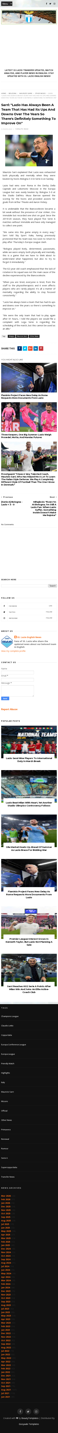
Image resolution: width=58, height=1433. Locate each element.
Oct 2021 (5, 1382)
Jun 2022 (5, 1354)
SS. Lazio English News (29, 637)
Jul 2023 (5, 1308)
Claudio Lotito (7, 1025)
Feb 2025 (5, 1241)
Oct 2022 (5, 1340)
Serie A (4, 1158)
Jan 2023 (5, 1329)
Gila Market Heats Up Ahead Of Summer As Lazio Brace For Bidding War (29, 848)
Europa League (8, 1054)
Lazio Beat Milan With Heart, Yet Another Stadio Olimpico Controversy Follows (29, 804)
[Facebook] (46, 3)
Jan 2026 (5, 1203)
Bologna (12, 93)
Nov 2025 (6, 1210)
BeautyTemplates (30, 1418)
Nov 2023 (6, 1294)
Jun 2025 (5, 1227)
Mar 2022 (6, 1365)
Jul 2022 (5, 1350)
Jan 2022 (5, 1372)
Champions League (10, 1016)
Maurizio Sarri (25, 93)
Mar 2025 (6, 1238)
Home (3, 93)
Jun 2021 (5, 1396)
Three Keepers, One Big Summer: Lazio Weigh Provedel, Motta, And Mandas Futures (26, 436)
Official (4, 1110)
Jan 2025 (5, 1245)
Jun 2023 (5, 1312)
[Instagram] (54, 3)
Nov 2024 (6, 1252)
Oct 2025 (5, 1213)
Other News (40, 93)
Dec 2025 (6, 1206)
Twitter (30, 612)
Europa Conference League (13, 1044)
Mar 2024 (6, 1280)
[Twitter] (50, 3)
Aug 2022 (6, 1347)
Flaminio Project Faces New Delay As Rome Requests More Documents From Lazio (24, 396)
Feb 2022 (5, 1368)
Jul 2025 (5, 1224)
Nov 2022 (6, 1336)
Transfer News (8, 1176)
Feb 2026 (5, 1199)
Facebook (30, 606)
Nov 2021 (6, 1379)
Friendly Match (7, 1063)
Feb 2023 (5, 1326)
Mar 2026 (6, 1195)
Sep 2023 (5, 1301)
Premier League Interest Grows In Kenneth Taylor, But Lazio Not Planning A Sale (29, 941)
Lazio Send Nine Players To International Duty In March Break (29, 760)
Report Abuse (9, 709)
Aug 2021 (6, 1389)
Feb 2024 (5, 1284)
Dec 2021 (6, 1375)
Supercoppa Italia (9, 1167)
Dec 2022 (6, 1333)
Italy (3, 1082)
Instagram (30, 618)
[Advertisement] (29, 46)
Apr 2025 (5, 1234)
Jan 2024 (5, 1287)
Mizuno (4, 1101)
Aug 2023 (6, 1305)
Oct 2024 (5, 1255)
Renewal (5, 1139)
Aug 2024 (6, 1262)
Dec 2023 (6, 1291)
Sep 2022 (5, 1344)
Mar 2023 (6, 1322)
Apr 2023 (5, 1319)
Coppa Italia (6, 1035)
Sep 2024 (5, 1259)
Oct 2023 (5, 1298)
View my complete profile (13, 651)
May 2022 (6, 1358)
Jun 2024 (5, 1269)
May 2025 (6, 1231)
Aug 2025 (6, 1220)
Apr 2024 (5, 1277)
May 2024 (6, 1273)
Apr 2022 (5, 1361)
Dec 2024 (6, 1248)
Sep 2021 (5, 1386)
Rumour (4, 1148)
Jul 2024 (5, 1266)
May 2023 (6, 1315)
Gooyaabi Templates (29, 1424)
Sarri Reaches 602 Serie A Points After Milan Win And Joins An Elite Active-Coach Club (29, 989)
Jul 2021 (5, 1393)
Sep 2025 (5, 1217)
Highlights (5, 1072)
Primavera (6, 1129)
